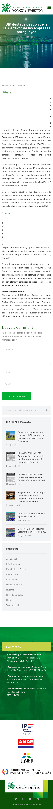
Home (19, 36)
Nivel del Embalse (14, 594)
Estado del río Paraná (16, 569)
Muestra (10, 589)
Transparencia (13, 605)
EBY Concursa (13, 564)
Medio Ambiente (14, 584)
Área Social (11, 558)
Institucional (12, 574)
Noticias (29, 36)
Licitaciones (12, 579)
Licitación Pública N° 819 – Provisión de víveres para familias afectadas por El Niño (32, 477)
